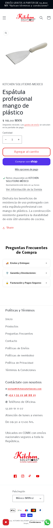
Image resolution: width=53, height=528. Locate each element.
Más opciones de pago (26, 169)
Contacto (11, 341)
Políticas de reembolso (19, 355)
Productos (11, 326)
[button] (4, 18)
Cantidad (8, 133)
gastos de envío (31, 125)
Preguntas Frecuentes (19, 334)
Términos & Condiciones (20, 370)
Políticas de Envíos (17, 348)
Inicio (9, 319)
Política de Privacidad (19, 363)
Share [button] (10, 227)
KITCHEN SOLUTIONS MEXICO (24, 521)
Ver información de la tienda (24, 189)
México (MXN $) (25, 498)
